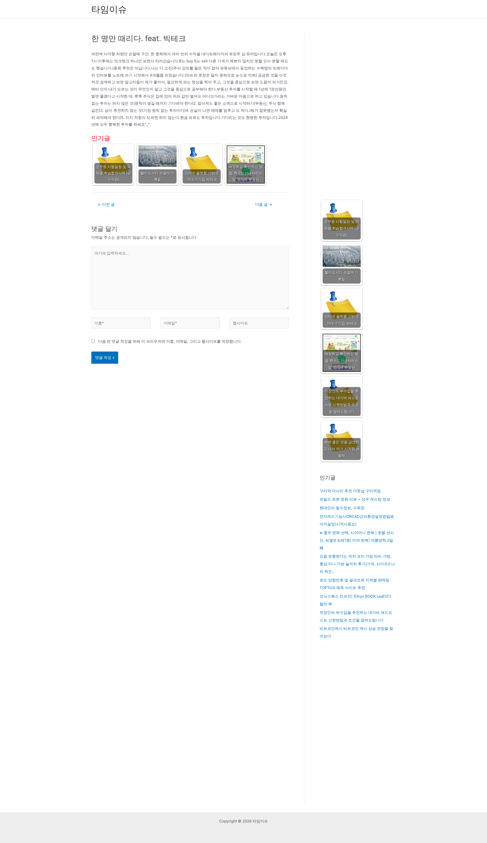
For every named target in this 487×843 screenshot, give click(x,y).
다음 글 (263, 204)
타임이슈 (109, 9)
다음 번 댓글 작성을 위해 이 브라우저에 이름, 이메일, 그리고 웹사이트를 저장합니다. (170, 341)
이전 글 (106, 204)
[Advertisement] (357, 112)
